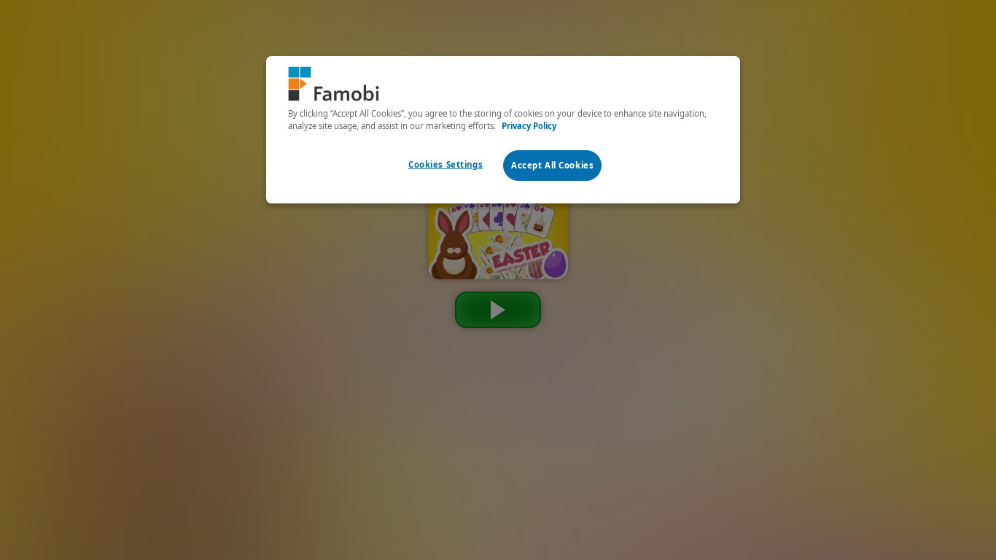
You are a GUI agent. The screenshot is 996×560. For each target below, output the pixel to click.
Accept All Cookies (552, 165)
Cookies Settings (445, 164)
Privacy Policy (529, 125)
